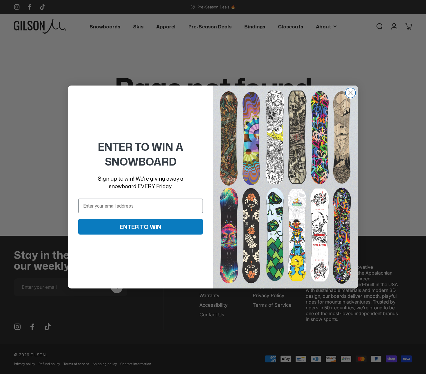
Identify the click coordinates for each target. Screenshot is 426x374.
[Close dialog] (350, 93)
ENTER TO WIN (140, 227)
